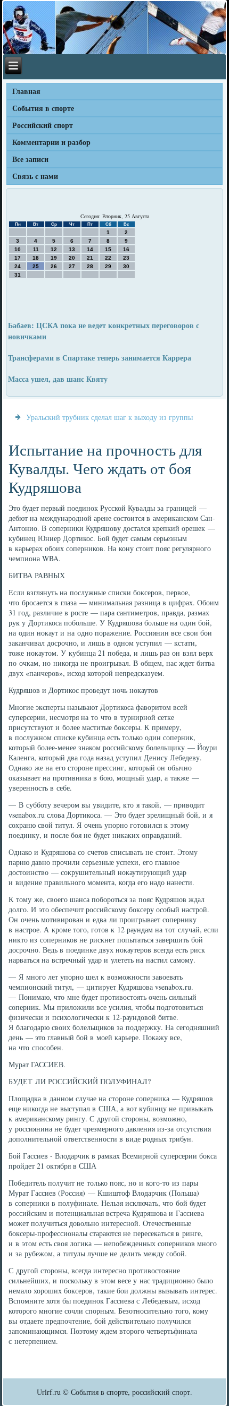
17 (17, 258)
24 (17, 266)
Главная (26, 91)
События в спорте (43, 108)
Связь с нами (35, 176)
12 (54, 249)
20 (72, 258)
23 (126, 258)
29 (108, 266)
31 (17, 275)
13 (72, 249)
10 (17, 249)
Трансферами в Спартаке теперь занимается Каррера (99, 357)
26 (54, 266)
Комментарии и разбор (51, 142)
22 (108, 258)
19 (54, 258)
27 (72, 266)
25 (35, 266)
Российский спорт (42, 125)
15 (108, 249)
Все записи (30, 159)
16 (126, 249)
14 (90, 249)
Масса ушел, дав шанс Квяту (58, 378)
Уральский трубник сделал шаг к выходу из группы (109, 417)
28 (90, 266)
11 (36, 249)
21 (90, 258)
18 (35, 258)
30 (126, 266)
